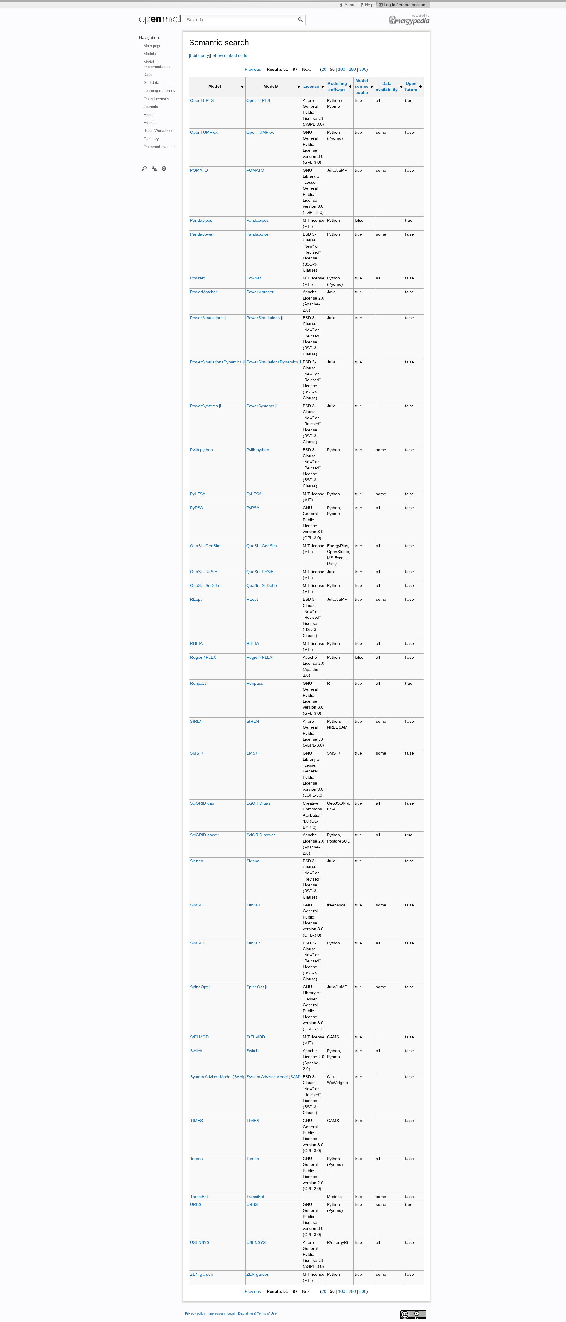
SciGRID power (204, 835)
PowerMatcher (203, 292)
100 (341, 69)
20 (324, 69)
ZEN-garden (201, 1274)
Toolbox (164, 168)
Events (150, 122)
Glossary (151, 139)
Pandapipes (201, 220)
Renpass (198, 683)
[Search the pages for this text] (300, 19)
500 (362, 69)
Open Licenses (156, 99)
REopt (196, 599)
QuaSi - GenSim (205, 546)
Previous (253, 69)
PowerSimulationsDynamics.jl (217, 362)
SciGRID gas (202, 803)
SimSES (197, 943)
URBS (195, 1204)
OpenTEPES (202, 100)
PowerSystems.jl (205, 406)
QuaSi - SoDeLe (205, 585)
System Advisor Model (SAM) (217, 1077)
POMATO (199, 170)
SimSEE (197, 905)
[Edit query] (199, 55)
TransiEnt (199, 1196)
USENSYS (199, 1242)
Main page (152, 46)
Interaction (154, 168)
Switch (196, 1051)
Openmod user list (159, 147)
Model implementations (158, 64)
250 (352, 69)
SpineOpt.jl (200, 987)
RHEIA (196, 643)
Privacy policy (195, 1313)
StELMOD (199, 1037)
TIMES (196, 1121)
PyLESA (197, 494)
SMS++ (197, 753)
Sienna (196, 861)
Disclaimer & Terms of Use (257, 1313)
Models (150, 54)
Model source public (361, 86)
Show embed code (230, 55)
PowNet (197, 278)
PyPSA (196, 508)
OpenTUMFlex (204, 132)
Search (144, 168)
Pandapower (202, 234)
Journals (151, 107)
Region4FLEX (203, 657)
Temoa (196, 1158)
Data (148, 74)
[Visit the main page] (160, 20)
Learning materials (159, 90)
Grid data (151, 82)
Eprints (150, 114)
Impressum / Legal (221, 1313)
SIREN (196, 721)
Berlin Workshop (158, 130)
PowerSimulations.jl (208, 318)
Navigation (149, 37)
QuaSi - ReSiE (203, 572)
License (311, 86)
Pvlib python (201, 450)
